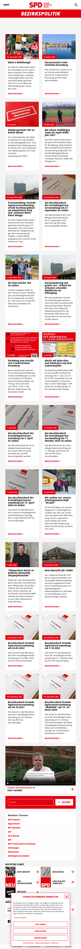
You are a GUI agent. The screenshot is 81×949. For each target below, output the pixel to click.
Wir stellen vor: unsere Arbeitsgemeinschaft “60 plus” (58, 500)
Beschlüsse (58, 872)
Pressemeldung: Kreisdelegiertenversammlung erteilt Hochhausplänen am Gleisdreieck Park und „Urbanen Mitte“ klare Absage (22, 209)
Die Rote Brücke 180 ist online (19, 284)
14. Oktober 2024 (50, 428)
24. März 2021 (49, 125)
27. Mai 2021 (11, 125)
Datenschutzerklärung (42, 943)
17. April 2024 (12, 492)
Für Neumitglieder (24, 882)
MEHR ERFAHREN (15, 94)
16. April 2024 (49, 492)
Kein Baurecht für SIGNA (59, 570)
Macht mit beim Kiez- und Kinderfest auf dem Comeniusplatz (58, 363)
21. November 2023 (51, 565)
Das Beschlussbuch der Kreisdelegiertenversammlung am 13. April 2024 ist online (21, 501)
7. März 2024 (11, 565)
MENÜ (5, 5)
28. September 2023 (14, 638)
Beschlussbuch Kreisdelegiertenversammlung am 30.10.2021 (21, 705)
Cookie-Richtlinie (28, 943)
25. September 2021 (14, 57)
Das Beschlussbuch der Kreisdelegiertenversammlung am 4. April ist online (21, 437)
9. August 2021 (49, 57)
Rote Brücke (23, 872)
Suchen (65, 802)
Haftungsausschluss (34, 946)
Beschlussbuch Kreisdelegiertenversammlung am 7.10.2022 (58, 645)
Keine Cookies (40, 931)
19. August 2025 (50, 277)
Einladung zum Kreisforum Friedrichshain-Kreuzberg (21, 363)
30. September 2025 (14, 197)
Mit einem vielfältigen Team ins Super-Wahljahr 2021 (57, 132)
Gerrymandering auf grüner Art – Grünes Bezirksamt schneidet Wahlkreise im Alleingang (58, 287)
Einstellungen (40, 938)
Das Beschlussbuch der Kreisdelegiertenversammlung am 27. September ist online (57, 206)
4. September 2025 (14, 277)
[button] (66, 896)
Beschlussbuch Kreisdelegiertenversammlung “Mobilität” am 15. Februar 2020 (58, 706)
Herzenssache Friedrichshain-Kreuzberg (56, 63)
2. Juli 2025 (11, 355)
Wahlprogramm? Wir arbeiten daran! (21, 131)
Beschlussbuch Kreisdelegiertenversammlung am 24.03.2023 (21, 645)
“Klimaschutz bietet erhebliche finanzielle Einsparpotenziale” (21, 573)
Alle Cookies (40, 924)
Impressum (55, 943)
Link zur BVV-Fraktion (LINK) (59, 882)
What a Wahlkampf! (19, 62)
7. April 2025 (11, 428)
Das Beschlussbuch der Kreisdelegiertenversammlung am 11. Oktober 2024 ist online (58, 437)
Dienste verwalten (20, 917)
